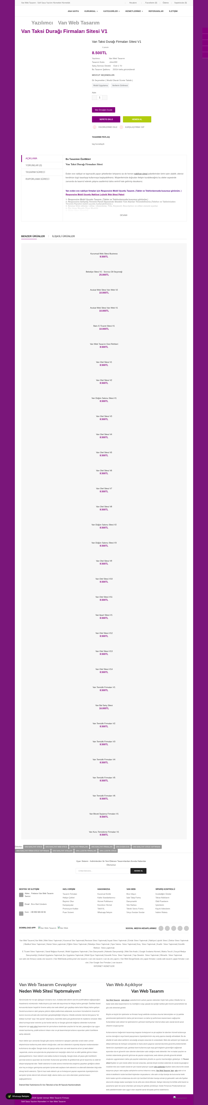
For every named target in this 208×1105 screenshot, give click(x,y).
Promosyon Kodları (70, 909)
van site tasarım (95, 959)
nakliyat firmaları (79, 847)
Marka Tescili (167, 951)
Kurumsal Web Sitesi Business (104, 253)
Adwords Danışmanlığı (114, 951)
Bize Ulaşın (131, 894)
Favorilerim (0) (151, 3)
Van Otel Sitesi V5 (104, 452)
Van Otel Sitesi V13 (104, 651)
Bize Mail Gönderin (39, 904)
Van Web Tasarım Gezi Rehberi (104, 344)
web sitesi (125, 1000)
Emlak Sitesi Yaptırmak (138, 940)
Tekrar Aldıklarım (162, 898)
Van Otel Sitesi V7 (104, 488)
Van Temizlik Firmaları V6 (104, 796)
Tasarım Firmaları (70, 894)
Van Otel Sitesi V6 (104, 470)
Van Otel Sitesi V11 (104, 597)
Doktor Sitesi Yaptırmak (178, 940)
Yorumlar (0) (34, 165)
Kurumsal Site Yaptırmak (73, 940)
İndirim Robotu (161, 912)
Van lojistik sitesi (108, 851)
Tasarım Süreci (35, 172)
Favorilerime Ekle (107, 127)
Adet (94, 92)
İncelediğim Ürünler (163, 894)
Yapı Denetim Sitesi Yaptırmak (146, 955)
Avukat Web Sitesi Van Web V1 (104, 308)
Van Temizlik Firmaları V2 (104, 723)
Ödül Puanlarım (162, 901)
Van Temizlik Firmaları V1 (104, 687)
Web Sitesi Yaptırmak (53, 940)
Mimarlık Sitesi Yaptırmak (171, 955)
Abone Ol (138, 871)
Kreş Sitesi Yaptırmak (146, 944)
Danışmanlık (131, 901)
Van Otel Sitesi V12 (104, 633)
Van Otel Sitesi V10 (104, 579)
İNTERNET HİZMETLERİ (104, 966)
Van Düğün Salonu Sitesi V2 (104, 525)
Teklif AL (101, 909)
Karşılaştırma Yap (134, 127)
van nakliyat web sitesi (56, 847)
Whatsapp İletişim (104, 912)
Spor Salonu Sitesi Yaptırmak (123, 944)
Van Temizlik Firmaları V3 (104, 741)
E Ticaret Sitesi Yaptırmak (33, 951)
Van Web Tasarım (27, 940)
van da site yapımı (111, 959)
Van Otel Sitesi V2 (104, 380)
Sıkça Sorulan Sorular (135, 912)
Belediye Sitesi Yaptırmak (99, 944)
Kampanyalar (68, 905)
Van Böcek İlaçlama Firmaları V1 (104, 814)
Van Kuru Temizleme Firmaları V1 (104, 832)
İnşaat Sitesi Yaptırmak (117, 940)
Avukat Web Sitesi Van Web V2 (104, 290)
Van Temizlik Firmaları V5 (104, 777)
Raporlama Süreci (37, 179)
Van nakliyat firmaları (101, 847)
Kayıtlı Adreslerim (163, 909)
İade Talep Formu (133, 898)
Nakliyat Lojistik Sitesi (158, 940)
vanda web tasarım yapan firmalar (170, 959)
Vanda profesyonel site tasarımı (74, 959)
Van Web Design (127, 959)
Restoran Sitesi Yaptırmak (95, 940)
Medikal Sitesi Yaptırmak (34, 944)
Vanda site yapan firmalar (144, 959)
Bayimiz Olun (68, 901)
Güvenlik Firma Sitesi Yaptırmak (117, 955)
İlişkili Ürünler (63, 236)
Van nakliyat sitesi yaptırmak (146, 847)
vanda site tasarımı (44, 959)
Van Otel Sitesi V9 (104, 561)
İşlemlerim (160, 905)
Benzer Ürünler (33, 236)
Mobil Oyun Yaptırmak (94, 955)
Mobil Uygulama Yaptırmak (77, 951)
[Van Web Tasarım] (160, 928)
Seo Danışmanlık (96, 951)
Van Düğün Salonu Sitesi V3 (104, 543)
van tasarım (117, 963)
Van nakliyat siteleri (62, 851)
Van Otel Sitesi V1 (104, 362)
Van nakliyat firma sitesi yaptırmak (32, 851)
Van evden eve (122, 847)
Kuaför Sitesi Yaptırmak (167, 944)
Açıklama (31, 158)
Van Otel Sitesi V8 (104, 506)
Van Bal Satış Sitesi (104, 705)
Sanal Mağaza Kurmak (54, 951)
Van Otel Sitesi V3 (104, 416)
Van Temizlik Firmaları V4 (104, 759)
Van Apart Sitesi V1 (104, 615)
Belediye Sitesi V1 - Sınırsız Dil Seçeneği (104, 272)
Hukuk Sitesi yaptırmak (56, 944)
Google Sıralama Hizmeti (150, 951)
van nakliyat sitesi (33, 847)
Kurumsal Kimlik (104, 894)
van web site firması (27, 959)
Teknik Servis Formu (134, 909)
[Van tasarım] (185, 959)
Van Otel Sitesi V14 (104, 669)
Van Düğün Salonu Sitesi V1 (104, 398)
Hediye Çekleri (69, 898)
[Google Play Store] (47, 928)
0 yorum (105, 47)
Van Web (38, 940)
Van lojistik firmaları (86, 851)
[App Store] (63, 928)
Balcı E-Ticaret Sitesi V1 (104, 326)
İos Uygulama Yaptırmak (73, 955)
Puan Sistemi (68, 912)
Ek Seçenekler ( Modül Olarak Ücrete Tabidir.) (112, 80)
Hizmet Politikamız (105, 901)
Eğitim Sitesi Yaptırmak (77, 944)
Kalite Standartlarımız (106, 898)
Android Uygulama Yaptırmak (50, 955)
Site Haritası (131, 905)
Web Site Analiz (131, 951)
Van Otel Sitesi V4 (104, 434)
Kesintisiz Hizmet (104, 905)
